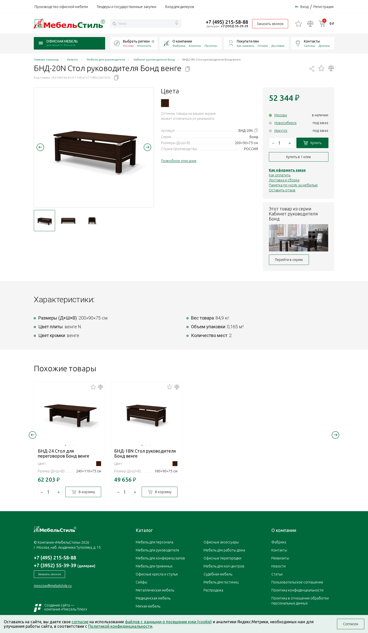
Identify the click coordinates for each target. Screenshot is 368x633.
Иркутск (280, 131)
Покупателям (248, 41)
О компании (182, 41)
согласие (80, 621)
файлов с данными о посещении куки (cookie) (168, 621)
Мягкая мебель (148, 606)
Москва (280, 115)
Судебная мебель (218, 574)
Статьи (277, 574)
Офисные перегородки (222, 558)
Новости (278, 566)
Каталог (144, 530)
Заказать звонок (270, 24)
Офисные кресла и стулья (157, 574)
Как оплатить (279, 175)
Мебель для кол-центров (224, 566)
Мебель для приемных (154, 566)
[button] (40, 147)
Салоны (309, 45)
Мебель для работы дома (224, 550)
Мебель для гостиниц (221, 582)
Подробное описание (179, 161)
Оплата (263, 45)
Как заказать (245, 45)
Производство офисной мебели (61, 7)
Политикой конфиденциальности (120, 626)
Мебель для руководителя (157, 550)
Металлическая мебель (155, 590)
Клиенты (195, 45)
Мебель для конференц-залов (160, 558)
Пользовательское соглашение (297, 582)
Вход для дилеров (179, 7)
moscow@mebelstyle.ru (53, 586)
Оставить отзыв (282, 190)
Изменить (144, 45)
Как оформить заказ (287, 170)
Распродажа (213, 590)
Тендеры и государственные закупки (126, 7)
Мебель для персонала (154, 542)
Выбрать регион (136, 41)
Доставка (277, 45)
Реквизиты (280, 558)
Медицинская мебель (153, 598)
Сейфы (141, 582)
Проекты (211, 45)
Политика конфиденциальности (297, 590)
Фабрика (178, 45)
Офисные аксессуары (221, 542)
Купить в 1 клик (298, 157)
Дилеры (324, 45)
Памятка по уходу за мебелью (293, 185)
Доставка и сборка (284, 180)
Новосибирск (285, 123)
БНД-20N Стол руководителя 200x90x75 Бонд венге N (165, 103)
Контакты (312, 41)
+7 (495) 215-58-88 (227, 22)
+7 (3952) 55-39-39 (234, 26)
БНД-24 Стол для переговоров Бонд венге (63, 453)
